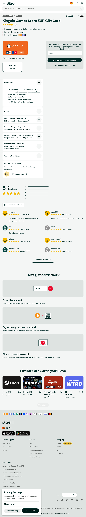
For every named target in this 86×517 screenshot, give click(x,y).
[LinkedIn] (77, 499)
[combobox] (41, 9)
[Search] (81, 8)
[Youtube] (72, 499)
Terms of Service (59, 513)
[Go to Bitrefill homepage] (12, 3)
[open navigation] (4, 3)
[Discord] (82, 499)
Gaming (19, 16)
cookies (13, 496)
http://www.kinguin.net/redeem (28, 92)
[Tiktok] (67, 499)
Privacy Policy (45, 513)
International (8, 16)
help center (15, 167)
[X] (57, 499)
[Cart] (82, 3)
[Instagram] (62, 499)
